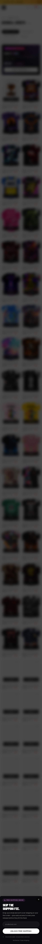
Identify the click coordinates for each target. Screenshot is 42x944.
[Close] (21, 472)
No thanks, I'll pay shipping (21, 940)
